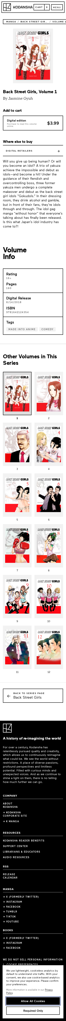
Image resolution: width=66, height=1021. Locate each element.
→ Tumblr (10, 911)
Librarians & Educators (21, 851)
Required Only (33, 1010)
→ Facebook (12, 906)
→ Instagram (12, 901)
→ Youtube (11, 921)
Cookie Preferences (22, 964)
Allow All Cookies (33, 1001)
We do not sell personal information (33, 959)
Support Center (15, 846)
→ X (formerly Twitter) (21, 896)
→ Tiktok (9, 916)
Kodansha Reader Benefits (24, 840)
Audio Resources (16, 857)
